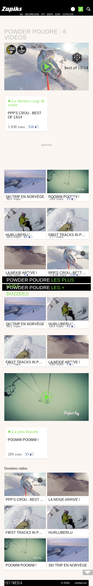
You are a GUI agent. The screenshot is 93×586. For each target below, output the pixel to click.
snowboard (32, 14)
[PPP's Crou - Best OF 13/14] (46, 66)
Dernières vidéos (15, 468)
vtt (43, 14)
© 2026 (65, 582)
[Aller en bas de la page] (88, 572)
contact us (81, 582)
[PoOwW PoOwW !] (46, 396)
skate (50, 14)
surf (57, 14)
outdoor (68, 14)
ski (21, 14)
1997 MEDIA (15, 583)
